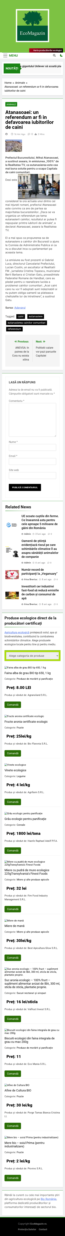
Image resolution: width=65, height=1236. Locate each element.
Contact (43, 1229)
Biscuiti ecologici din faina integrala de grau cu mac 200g (29, 1040)
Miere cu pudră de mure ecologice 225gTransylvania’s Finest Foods (26, 871)
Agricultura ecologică (16, 632)
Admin (27, 533)
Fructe (20, 727)
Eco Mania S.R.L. (37, 1064)
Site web (14, 470)
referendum (14, 329)
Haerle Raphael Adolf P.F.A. (43, 840)
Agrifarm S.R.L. (36, 792)
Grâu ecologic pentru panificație (25, 819)
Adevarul (20, 307)
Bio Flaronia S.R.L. (38, 743)
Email (13, 456)
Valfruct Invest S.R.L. (39, 1009)
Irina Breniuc (31, 579)
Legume (21, 776)
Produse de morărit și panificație (35, 678)
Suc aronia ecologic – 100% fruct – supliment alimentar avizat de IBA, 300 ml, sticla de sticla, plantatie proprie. (32, 983)
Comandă (12, 704)
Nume (13, 442)
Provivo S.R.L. (35, 1168)
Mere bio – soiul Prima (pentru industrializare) (24, 1144)
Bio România (48, 1199)
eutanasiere (35, 316)
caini (21, 316)
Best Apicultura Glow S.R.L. (43, 948)
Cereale (21, 824)
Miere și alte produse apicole (33, 879)
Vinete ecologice (15, 770)
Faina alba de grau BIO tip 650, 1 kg (27, 673)
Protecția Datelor (27, 1229)
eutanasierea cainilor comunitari (27, 322)
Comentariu (16, 401)
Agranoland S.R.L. (37, 695)
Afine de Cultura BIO (17, 1090)
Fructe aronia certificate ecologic (26, 721)
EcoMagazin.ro (38, 1223)
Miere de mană (14, 926)
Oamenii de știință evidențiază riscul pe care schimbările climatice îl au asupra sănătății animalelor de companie (40, 548)
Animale (11, 104)
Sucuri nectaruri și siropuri (31, 993)
